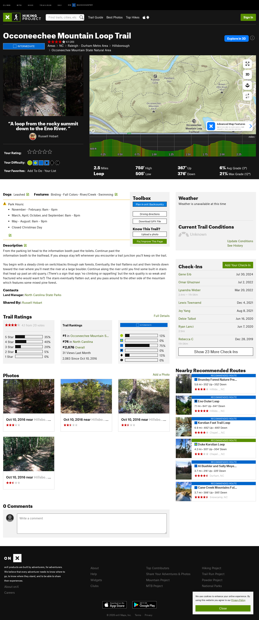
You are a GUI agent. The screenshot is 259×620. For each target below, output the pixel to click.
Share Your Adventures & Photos (168, 574)
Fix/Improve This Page (150, 241)
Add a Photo (161, 374)
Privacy (148, 615)
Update (240, 241)
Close (223, 608)
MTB (19, 5)
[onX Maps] (12, 561)
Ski (60, 5)
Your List (50, 171)
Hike (31, 5)
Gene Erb (184, 274)
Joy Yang (184, 310)
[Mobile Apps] (146, 17)
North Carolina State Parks (43, 295)
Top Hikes (132, 17)
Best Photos (114, 17)
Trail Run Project (213, 574)
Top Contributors (157, 568)
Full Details (162, 315)
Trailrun (46, 5)
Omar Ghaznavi (189, 282)
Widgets (96, 580)
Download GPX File (150, 221)
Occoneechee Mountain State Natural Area (81, 50)
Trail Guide (95, 17)
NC (61, 45)
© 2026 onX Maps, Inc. (119, 615)
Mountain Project (158, 580)
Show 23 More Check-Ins (216, 351)
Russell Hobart (48, 136)
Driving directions (150, 214)
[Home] (24, 17)
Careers (9, 592)
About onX (11, 586)
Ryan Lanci (186, 326)
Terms (138, 615)
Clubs (94, 586)
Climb (7, 5)
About (94, 568)
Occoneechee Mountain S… (89, 336)
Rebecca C (185, 339)
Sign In (248, 17)
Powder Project (212, 580)
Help (93, 574)
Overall (80, 347)
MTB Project (154, 586)
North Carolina (83, 341)
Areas (51, 45)
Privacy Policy (238, 600)
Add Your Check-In (238, 265)
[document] (223, 602)
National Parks (212, 586)
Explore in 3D (236, 38)
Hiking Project (211, 568)
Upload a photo (149, 234)
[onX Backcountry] (80, 5)
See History (235, 245)
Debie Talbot (187, 318)
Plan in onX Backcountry (150, 204)
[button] (7, 85)
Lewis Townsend (189, 302)
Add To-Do (34, 171)
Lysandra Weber (189, 290)
